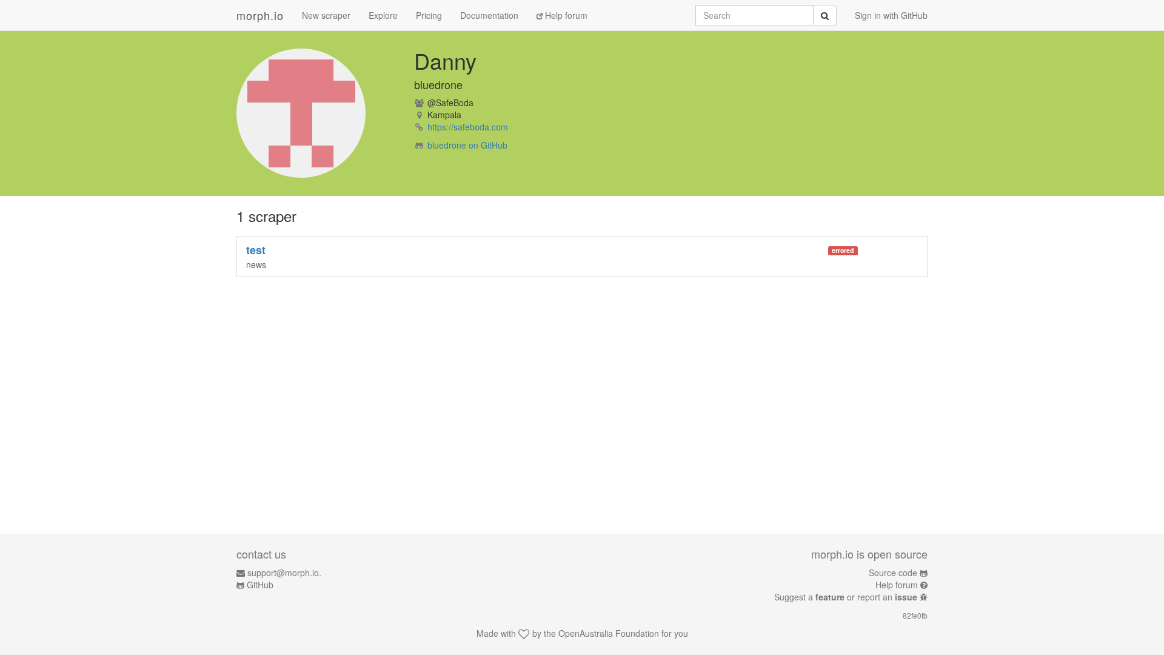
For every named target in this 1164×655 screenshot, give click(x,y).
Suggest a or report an (845, 597)
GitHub (260, 585)
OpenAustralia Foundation (608, 633)
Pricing (429, 15)
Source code (893, 572)
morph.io (260, 15)
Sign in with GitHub (891, 15)
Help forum (565, 15)
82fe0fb (915, 615)
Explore (383, 15)
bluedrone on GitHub (467, 145)
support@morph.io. (284, 572)
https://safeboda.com (467, 127)
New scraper (326, 15)
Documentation (489, 15)
